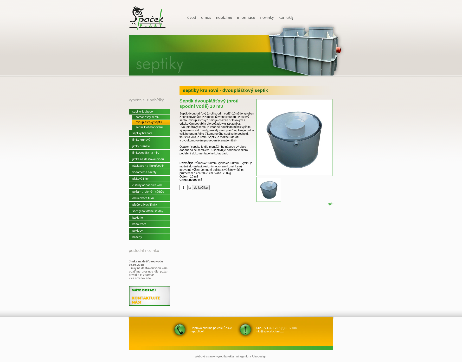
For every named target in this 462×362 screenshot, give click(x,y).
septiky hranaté (142, 133)
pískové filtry (140, 178)
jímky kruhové (141, 139)
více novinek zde (140, 278)
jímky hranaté (141, 146)
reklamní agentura (239, 356)
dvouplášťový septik (149, 122)
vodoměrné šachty (144, 172)
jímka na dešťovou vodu (148, 159)
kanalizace (139, 224)
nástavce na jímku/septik (148, 165)
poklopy (137, 230)
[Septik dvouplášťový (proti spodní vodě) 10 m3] (193, 18)
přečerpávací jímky (144, 204)
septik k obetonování (149, 127)
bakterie (137, 217)
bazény (137, 237)
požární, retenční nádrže (148, 191)
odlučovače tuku (143, 198)
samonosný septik (147, 117)
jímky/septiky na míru (146, 152)
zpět (330, 204)
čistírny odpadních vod (147, 185)
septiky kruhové (142, 111)
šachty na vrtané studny (147, 211)
